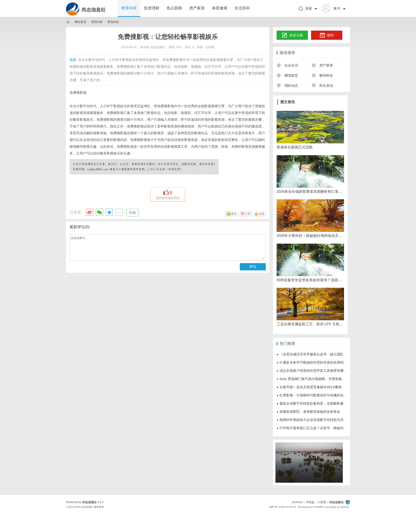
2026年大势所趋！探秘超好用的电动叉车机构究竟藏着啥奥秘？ (310, 236)
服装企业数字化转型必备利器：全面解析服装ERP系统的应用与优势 (329, 403)
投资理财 (151, 8)
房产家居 (197, 8)
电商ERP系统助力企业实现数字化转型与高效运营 (315, 420)
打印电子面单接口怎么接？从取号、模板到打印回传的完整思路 (325, 428)
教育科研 (129, 8)
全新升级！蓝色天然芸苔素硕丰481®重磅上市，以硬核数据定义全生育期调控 (336, 387)
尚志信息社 (94, 9)
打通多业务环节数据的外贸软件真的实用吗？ (312, 362)
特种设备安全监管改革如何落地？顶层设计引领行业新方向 (310, 280)
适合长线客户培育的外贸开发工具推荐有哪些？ (313, 371)
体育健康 (219, 8)
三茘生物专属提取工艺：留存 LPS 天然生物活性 (310, 324)
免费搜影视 (78, 92)
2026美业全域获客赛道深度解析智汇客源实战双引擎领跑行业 (310, 191)
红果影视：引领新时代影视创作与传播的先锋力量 (315, 395)
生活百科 (242, 8)
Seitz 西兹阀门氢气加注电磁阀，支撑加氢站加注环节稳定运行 (324, 379)
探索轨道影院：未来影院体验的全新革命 (308, 412)
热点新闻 (174, 8)
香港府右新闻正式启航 (295, 147)
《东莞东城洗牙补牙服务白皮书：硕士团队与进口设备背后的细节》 (329, 354)
